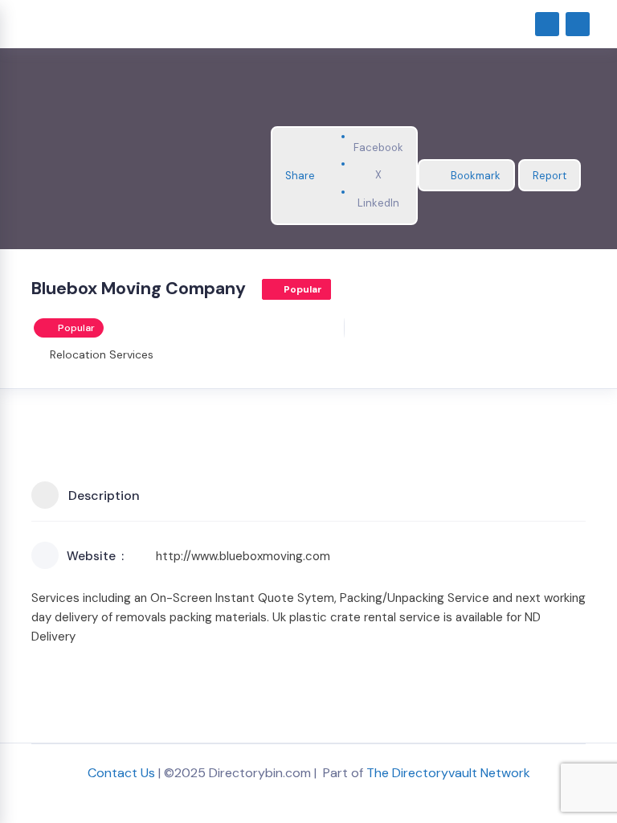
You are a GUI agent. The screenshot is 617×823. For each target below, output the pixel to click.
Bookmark (476, 175)
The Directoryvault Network (448, 772)
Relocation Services (101, 354)
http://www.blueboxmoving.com (243, 556)
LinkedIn (378, 203)
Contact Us (121, 772)
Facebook (378, 147)
